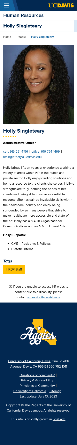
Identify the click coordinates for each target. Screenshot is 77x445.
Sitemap (55, 391)
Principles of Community (37, 385)
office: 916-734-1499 (45, 151)
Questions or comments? (37, 375)
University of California (29, 391)
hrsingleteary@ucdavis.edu (22, 156)
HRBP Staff (14, 269)
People (21, 37)
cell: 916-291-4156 (15, 151)
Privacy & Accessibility (37, 380)
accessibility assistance (43, 297)
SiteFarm (59, 419)
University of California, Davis (29, 361)
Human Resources (23, 15)
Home (7, 37)
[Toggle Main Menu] (6, 5)
